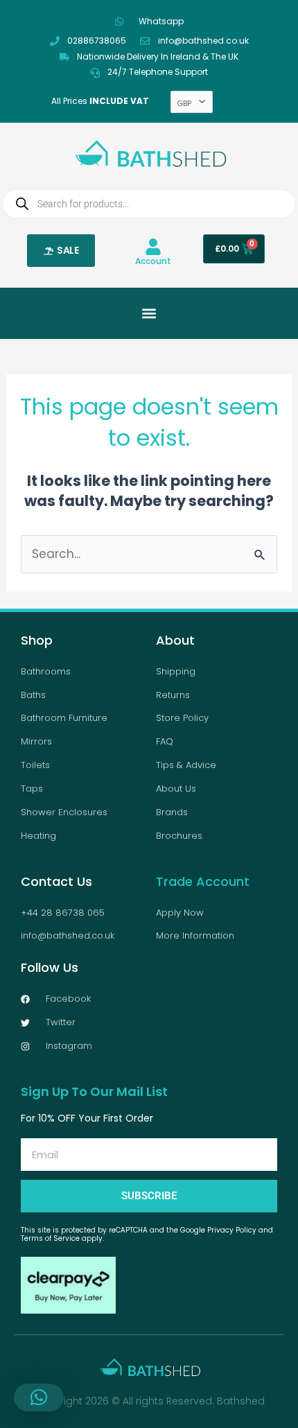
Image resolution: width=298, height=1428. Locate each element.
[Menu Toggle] (149, 313)
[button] (39, 1397)
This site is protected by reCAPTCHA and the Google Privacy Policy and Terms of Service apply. (147, 1234)
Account (153, 261)
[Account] (153, 246)
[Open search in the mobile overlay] (149, 203)
